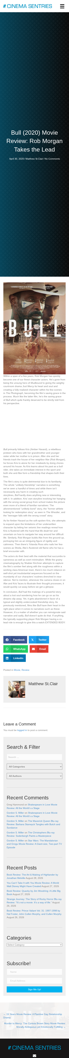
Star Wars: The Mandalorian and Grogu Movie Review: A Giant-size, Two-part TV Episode (34, 844)
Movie (17, 670)
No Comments (52, 158)
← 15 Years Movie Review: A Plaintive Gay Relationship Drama (32, 1016)
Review (25, 670)
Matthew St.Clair (34, 158)
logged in (22, 730)
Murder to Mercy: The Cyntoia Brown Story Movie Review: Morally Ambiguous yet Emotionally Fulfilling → (35, 1025)
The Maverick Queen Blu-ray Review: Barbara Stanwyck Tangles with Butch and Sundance (33, 824)
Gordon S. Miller (15, 812)
